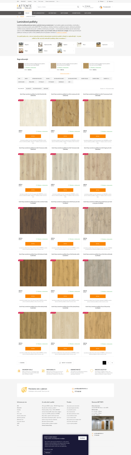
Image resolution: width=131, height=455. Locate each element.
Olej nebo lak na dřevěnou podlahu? (49, 407)
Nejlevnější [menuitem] (21, 88)
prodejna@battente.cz (81, 388)
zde (52, 449)
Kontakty (30, 1)
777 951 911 (87, 6)
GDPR (18, 423)
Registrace (111, 1)
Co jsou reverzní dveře (71, 417)
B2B (18, 1)
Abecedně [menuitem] (46, 88)
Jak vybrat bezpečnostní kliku (73, 407)
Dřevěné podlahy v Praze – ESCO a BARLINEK (51, 409)
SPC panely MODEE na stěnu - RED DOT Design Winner (53, 405)
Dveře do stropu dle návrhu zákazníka (49, 419)
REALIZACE (23, 1)
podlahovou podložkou (62, 32)
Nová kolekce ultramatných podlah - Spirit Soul (51, 417)
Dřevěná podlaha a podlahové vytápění (49, 423)
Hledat (78, 7)
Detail (33, 136)
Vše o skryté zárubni (71, 411)
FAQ (18, 425)
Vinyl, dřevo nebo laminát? (72, 421)
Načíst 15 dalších (67, 362)
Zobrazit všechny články (47, 425)
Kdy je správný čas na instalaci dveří (74, 419)
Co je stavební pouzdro (71, 409)
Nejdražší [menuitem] (28, 88)
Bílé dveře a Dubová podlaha (47, 421)
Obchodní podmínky (21, 417)
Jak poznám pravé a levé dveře (73, 405)
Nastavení (48, 452)
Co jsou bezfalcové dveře (72, 415)
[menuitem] (20, 13)
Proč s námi (41, 1)
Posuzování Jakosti (21, 421)
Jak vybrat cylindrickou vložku (73, 413)
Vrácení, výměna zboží (50, 1)
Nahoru (22, 362)
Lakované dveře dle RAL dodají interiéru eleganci (51, 411)
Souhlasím (82, 438)
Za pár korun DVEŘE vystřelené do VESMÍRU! (51, 413)
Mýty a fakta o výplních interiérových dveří (50, 415)
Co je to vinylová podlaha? (72, 423)
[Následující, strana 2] (108, 363)
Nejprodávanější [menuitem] (37, 88)
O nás (35, 1)
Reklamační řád (20, 419)
